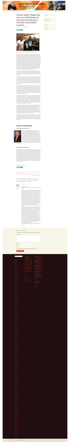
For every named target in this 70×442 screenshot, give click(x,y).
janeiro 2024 (16, 300)
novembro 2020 (17, 348)
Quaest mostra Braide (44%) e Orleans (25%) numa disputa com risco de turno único (28, 268)
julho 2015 (16, 429)
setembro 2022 (16, 320)
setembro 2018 (16, 381)
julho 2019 (16, 368)
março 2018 (16, 388)
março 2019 (16, 373)
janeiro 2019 (16, 376)
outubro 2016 (16, 410)
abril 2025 (16, 281)
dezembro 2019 (17, 362)
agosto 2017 (16, 397)
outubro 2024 (16, 289)
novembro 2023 (17, 303)
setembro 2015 (16, 426)
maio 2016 (16, 416)
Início (14, 11)
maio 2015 (16, 431)
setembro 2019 (16, 366)
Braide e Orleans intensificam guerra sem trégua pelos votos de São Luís (28, 271)
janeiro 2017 (16, 406)
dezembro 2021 (17, 332)
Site (16, 247)
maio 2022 (16, 325)
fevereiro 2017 (16, 405)
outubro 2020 (16, 349)
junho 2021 (16, 339)
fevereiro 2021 (16, 344)
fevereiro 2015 (16, 435)
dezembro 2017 (17, 392)
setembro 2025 (16, 275)
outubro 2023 (16, 304)
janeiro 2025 (16, 285)
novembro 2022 (17, 318)
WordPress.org (26, 281)
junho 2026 (16, 264)
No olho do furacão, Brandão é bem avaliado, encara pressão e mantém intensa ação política (28, 261)
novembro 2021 (17, 333)
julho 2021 (16, 338)
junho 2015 (16, 430)
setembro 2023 (16, 305)
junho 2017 (16, 400)
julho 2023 (16, 308)
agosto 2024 (16, 291)
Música (45, 26)
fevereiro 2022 (16, 329)
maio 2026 (16, 265)
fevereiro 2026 (16, 269)
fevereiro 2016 (16, 420)
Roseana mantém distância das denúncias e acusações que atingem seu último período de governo (29, 175)
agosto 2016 (16, 412)
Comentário (18, 234)
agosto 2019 (16, 367)
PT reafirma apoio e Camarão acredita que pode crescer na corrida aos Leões (28, 258)
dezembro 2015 (17, 422)
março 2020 (16, 358)
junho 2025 (16, 279)
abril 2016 (16, 417)
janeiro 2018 (16, 391)
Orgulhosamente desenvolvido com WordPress (19, 440)
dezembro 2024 (17, 286)
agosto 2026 (16, 261)
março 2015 (16, 434)
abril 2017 (16, 402)
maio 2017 (16, 401)
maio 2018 (16, 386)
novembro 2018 (17, 378)
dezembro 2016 (17, 407)
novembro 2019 (17, 363)
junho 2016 (16, 415)
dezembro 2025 (17, 271)
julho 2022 (16, 323)
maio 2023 (16, 310)
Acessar (26, 277)
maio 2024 (16, 295)
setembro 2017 (16, 396)
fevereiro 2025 (16, 284)
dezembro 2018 (17, 377)
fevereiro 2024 (16, 299)
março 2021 (16, 343)
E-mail (17, 245)
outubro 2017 (16, 395)
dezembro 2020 (17, 347)
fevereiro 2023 (16, 314)
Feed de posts (26, 278)
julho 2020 (16, 353)
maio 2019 (16, 371)
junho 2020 (16, 354)
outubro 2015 (16, 425)
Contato (18, 11)
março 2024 (16, 298)
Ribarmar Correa (37, 257)
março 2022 (16, 328)
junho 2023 (16, 309)
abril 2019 (16, 372)
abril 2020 (16, 357)
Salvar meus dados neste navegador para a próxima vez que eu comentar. (27, 248)
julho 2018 (16, 383)
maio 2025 (16, 280)
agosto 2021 (16, 337)
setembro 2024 (16, 290)
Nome (17, 243)
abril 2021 (16, 342)
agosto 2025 (16, 276)
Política (46, 27)
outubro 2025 (16, 274)
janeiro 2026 (16, 270)
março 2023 (16, 313)
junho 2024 (16, 294)
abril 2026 (16, 266)
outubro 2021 (16, 334)
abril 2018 (16, 387)
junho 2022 (16, 324)
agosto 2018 (16, 382)
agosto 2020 (16, 352)
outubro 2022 (16, 319)
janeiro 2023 (16, 315)
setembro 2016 (16, 411)
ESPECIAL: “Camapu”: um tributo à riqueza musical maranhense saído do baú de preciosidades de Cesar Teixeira (38, 276)
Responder (23, 225)
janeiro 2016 (16, 421)
